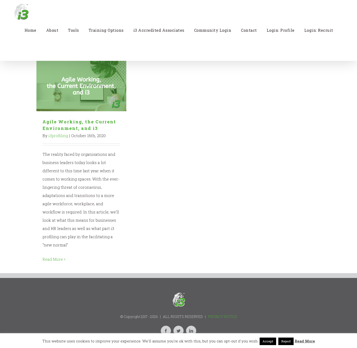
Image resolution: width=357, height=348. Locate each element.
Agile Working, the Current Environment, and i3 (81, 86)
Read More (52, 259)
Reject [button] (286, 341)
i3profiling (58, 135)
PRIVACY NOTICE (222, 316)
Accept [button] (268, 341)
